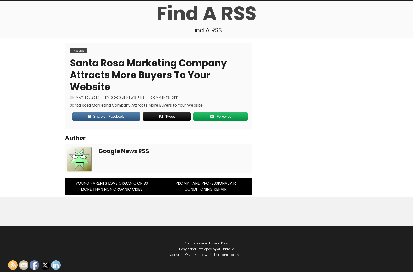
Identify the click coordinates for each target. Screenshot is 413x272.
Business (78, 51)
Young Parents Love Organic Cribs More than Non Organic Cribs (112, 186)
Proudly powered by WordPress (206, 243)
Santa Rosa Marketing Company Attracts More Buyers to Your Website (148, 75)
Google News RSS (128, 98)
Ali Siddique (225, 249)
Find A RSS (206, 13)
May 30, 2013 (87, 98)
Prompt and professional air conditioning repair (205, 186)
